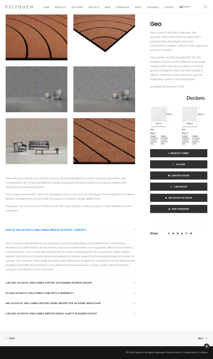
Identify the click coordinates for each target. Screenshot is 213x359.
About (138, 7)
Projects (94, 7)
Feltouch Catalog (180, 197)
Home (46, 7)
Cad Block (180, 186)
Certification (180, 175)
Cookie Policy (189, 352)
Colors (180, 164)
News (107, 7)
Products (60, 7)
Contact (169, 7)
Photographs (180, 209)
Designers (153, 7)
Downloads (122, 7)
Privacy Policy (173, 352)
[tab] (70, 230)
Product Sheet (180, 153)
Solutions (77, 7)
